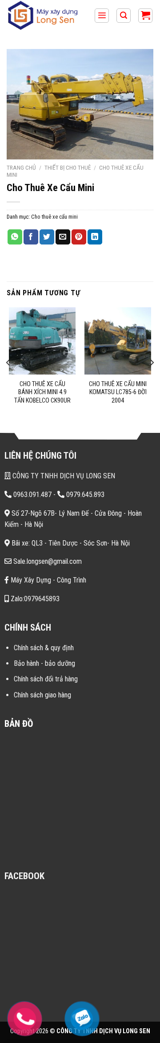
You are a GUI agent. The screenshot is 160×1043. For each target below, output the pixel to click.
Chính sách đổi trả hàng (46, 679)
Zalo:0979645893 (34, 599)
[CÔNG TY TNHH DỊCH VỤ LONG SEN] (47, 15)
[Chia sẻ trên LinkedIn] (95, 236)
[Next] (151, 362)
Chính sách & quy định (44, 648)
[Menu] (102, 15)
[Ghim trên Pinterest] (79, 236)
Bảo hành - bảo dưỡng (44, 663)
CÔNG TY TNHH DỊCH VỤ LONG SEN (63, 476)
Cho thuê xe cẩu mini (54, 216)
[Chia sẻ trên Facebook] (31, 236)
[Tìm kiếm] (123, 15)
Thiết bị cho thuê (67, 167)
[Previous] (8, 362)
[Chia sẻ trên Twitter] (47, 236)
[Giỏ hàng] (145, 15)
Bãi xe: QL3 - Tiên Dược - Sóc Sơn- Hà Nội (70, 543)
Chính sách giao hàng (42, 695)
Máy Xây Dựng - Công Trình (47, 580)
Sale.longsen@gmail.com (47, 561)
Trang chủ (21, 167)
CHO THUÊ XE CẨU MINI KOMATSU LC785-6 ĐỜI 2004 (118, 392)
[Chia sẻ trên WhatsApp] (15, 236)
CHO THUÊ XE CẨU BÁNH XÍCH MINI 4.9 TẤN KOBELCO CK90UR (42, 392)
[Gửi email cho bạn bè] (63, 236)
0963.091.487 (32, 494)
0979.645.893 (84, 494)
